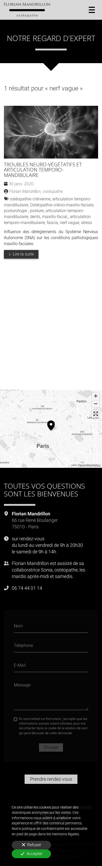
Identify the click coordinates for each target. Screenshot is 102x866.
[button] (51, 425)
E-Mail (20, 664)
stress (86, 222)
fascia (52, 222)
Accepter (34, 853)
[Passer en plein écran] (95, 414)
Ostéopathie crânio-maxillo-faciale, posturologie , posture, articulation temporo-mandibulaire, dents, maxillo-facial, (49, 210)
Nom (18, 625)
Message (22, 684)
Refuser (34, 844)
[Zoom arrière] (95, 404)
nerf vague (69, 222)
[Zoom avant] (95, 396)
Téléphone (23, 645)
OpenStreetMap (89, 465)
